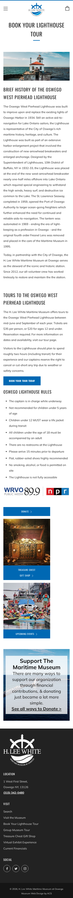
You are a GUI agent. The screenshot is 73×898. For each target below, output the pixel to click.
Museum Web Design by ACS (36, 893)
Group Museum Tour (16, 830)
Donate (25, 511)
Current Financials (15, 848)
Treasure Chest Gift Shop (26, 572)
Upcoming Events (25, 633)
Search (7, 811)
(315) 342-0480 (13, 792)
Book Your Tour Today (22, 380)
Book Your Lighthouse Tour (20, 824)
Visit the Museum (14, 817)
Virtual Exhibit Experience (19, 842)
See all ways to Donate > (37, 708)
